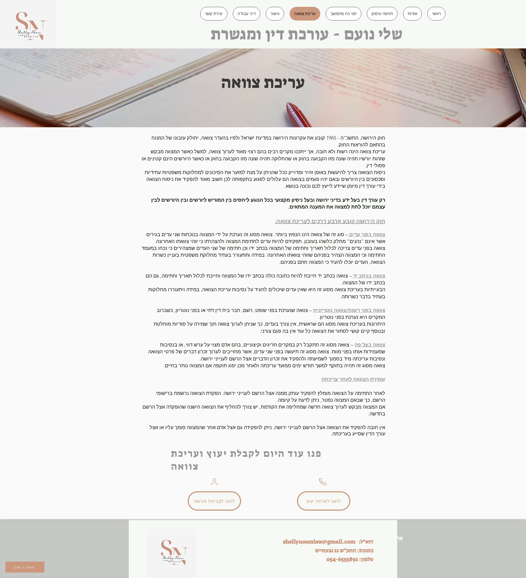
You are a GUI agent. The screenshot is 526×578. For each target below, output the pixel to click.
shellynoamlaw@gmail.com (319, 541)
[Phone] (322, 481)
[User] (214, 481)
